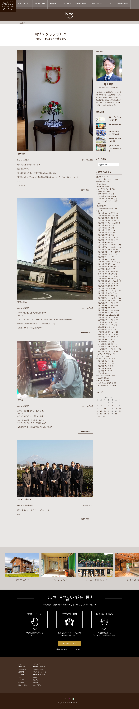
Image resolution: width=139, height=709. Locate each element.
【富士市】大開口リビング (106, 237)
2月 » (103, 416)
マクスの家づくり (24, 3)
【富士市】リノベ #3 (104, 363)
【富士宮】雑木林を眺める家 (107, 279)
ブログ (109, 3)
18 (120, 408)
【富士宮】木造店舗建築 (105, 198)
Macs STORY (37, 685)
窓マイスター (101, 356)
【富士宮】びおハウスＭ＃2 (106, 310)
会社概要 (21, 682)
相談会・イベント (96, 3)
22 (108, 411)
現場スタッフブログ (39, 669)
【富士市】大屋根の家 (104, 232)
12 (97, 408)
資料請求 (35, 682)
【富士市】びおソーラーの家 (107, 252)
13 (101, 408)
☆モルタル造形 (101, 380)
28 (105, 414)
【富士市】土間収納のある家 (107, 220)
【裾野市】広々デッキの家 (106, 337)
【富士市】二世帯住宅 (104, 230)
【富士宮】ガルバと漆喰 (105, 296)
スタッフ (21, 680)
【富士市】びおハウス (104, 259)
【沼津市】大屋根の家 (104, 269)
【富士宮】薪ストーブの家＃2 (107, 300)
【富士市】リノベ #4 (104, 361)
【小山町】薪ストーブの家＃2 (107, 349)
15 (108, 408)
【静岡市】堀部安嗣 (104, 194)
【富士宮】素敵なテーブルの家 (107, 281)
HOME (20, 664)
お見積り (35, 680)
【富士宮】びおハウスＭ (105, 312)
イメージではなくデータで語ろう (108, 201)
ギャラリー (21, 677)
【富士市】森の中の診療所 (106, 213)
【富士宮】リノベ (103, 371)
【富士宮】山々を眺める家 (106, 283)
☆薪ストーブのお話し (103, 376)
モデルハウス (54, 3)
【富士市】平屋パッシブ (105, 254)
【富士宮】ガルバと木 (104, 288)
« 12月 (98, 416)
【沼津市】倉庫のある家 (105, 274)
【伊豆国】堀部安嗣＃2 (105, 196)
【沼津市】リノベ (103, 373)
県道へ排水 (22, 302)
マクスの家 (21, 667)
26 (97, 414)
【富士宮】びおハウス (104, 308)
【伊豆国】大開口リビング (106, 332)
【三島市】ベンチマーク (105, 325)
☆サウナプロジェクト (103, 189)
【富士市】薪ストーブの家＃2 (107, 247)
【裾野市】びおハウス (104, 339)
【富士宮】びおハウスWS (105, 305)
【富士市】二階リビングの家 (107, 262)
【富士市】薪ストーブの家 (106, 249)
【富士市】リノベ (103, 368)
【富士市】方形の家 (104, 228)
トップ (21, 23)
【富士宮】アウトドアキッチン (107, 291)
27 (101, 414)
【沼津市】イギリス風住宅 (106, 271)
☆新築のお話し (101, 191)
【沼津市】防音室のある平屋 (107, 266)
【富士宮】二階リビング (105, 293)
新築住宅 (21, 672)
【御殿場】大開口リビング (106, 334)
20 (101, 411)
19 (97, 411)
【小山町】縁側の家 (104, 342)
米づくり (100, 184)
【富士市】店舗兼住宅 (104, 264)
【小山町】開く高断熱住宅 (106, 344)
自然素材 (100, 206)
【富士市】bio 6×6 (103, 242)
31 (116, 414)
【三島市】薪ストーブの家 (106, 320)
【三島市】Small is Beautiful (106, 315)
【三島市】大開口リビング (106, 317)
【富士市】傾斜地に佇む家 (106, 218)
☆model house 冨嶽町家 (104, 383)
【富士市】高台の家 (104, 225)
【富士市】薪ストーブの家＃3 (107, 245)
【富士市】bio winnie (104, 257)
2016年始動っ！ (24, 499)
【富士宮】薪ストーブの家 (106, 303)
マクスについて (40, 3)
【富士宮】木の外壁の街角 (106, 286)
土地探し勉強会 (80, 3)
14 (105, 408)
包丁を (20, 400)
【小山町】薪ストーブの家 (106, 346)
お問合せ (35, 677)
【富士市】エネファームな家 (107, 223)
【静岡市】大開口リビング (106, 351)
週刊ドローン (101, 186)
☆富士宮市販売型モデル (104, 385)
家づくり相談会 (23, 685)
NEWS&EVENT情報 (39, 674)
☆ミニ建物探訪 (101, 378)
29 (108, 414)
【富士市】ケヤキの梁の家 (106, 240)
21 (105, 411)
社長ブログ (99, 177)
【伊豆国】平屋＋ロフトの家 (107, 329)
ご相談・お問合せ (122, 3)
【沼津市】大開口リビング (106, 276)
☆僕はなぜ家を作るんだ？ (105, 179)
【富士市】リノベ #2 (104, 366)
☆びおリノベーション (103, 359)
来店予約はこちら (69, 643)
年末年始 (21, 154)
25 (120, 411)
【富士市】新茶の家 (104, 235)
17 (116, 408)
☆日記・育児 (100, 181)
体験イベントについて (39, 672)
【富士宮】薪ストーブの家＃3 (107, 298)
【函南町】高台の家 (104, 327)
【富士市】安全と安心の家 (106, 215)
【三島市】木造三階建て (105, 322)
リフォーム (67, 3)
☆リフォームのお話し (103, 354)
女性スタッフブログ (39, 667)
